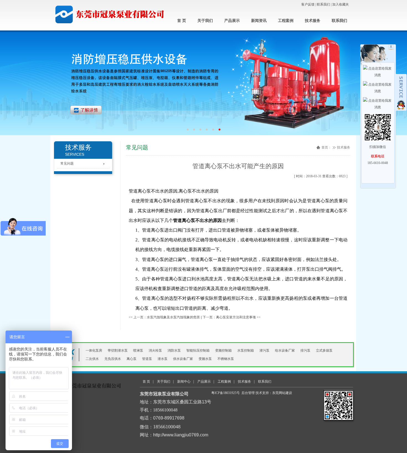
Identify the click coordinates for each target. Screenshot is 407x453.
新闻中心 (183, 381)
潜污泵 (264, 350)
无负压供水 (112, 359)
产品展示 (204, 381)
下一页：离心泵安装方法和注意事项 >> (232, 317)
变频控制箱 (223, 350)
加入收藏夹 (340, 4)
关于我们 (163, 381)
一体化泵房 (94, 350)
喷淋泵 (138, 350)
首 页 (146, 381)
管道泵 (147, 359)
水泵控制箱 (245, 350)
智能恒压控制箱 (198, 350)
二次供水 (92, 359)
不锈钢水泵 (225, 359)
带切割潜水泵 (118, 350)
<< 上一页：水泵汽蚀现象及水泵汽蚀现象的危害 (164, 317)
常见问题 (137, 147)
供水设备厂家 (183, 359)
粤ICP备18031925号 (225, 393)
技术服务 (343, 147)
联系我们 (323, 4)
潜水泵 (163, 359)
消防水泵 (174, 350)
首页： (326, 147)
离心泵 (131, 359)
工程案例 (224, 381)
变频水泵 (205, 359)
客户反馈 (308, 4)
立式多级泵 (324, 350)
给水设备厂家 (285, 350)
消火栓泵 (155, 350)
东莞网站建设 (282, 393)
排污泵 (305, 350)
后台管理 (248, 393)
